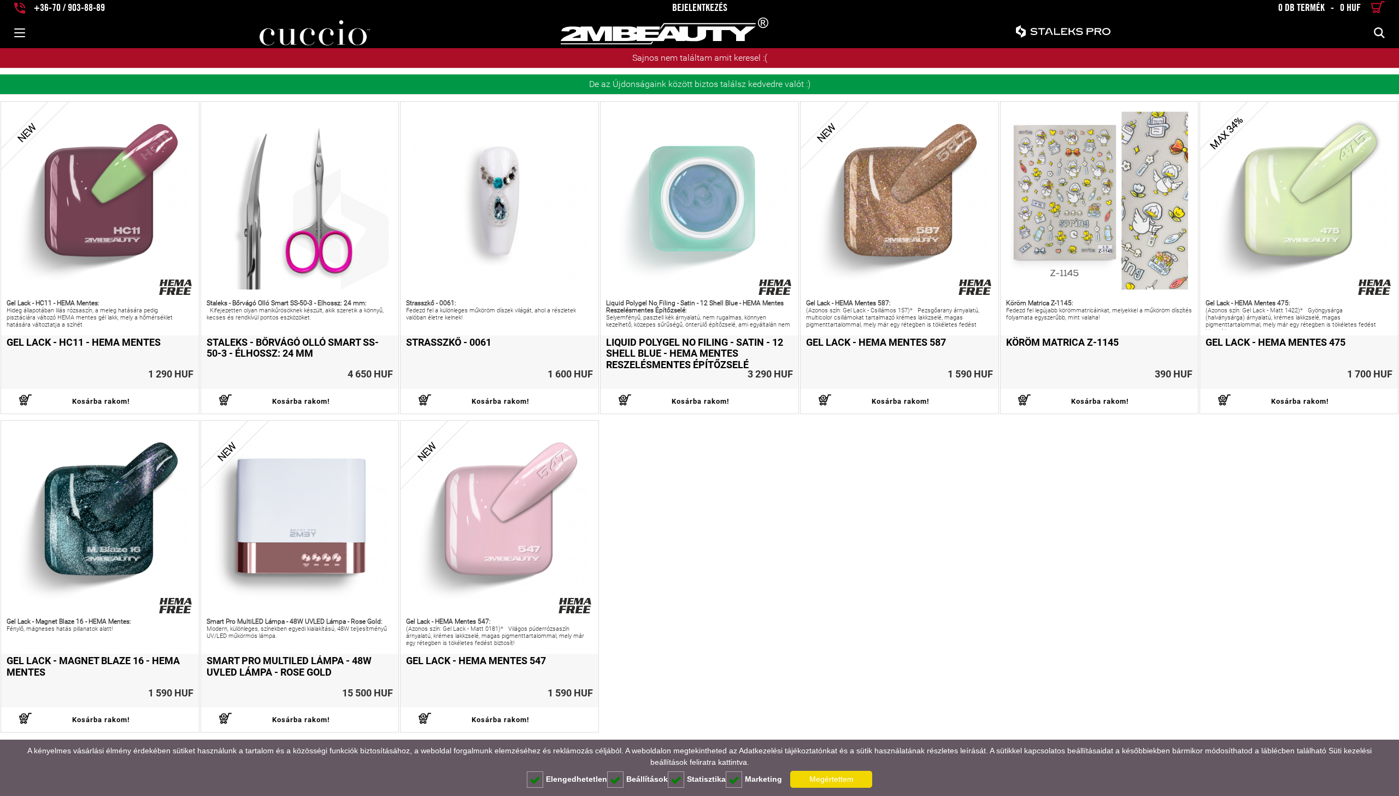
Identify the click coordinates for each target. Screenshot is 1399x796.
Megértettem (831, 779)
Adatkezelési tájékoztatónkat (788, 750)
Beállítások (647, 779)
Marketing (763, 779)
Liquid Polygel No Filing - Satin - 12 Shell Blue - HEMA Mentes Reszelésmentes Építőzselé (694, 353)
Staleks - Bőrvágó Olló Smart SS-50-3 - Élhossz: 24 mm (293, 348)
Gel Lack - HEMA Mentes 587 (876, 342)
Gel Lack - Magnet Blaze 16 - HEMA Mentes (93, 666)
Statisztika (706, 779)
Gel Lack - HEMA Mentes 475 (1275, 342)
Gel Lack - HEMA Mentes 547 (476, 660)
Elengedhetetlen (576, 779)
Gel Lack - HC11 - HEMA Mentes (84, 342)
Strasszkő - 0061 (448, 342)
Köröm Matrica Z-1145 (1062, 342)
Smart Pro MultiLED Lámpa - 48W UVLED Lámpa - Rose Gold (289, 666)
